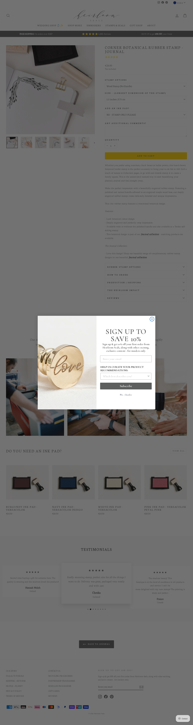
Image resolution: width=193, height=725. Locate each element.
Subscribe (126, 386)
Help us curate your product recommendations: (122, 368)
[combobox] (125, 376)
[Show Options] (148, 376)
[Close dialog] (152, 319)
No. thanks (126, 394)
